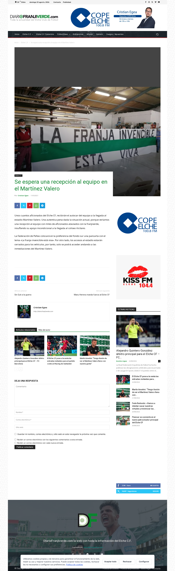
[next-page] (20, 369)
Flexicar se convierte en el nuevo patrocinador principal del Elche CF (145, 420)
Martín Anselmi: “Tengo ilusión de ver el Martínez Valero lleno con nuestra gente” (93, 361)
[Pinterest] (30, 205)
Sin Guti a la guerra (22, 294)
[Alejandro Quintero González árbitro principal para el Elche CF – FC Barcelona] (29, 346)
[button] (157, 34)
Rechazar (127, 561)
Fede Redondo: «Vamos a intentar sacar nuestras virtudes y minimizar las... (143, 406)
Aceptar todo (110, 561)
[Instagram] (149, 2)
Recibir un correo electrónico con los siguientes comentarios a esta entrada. (50, 440)
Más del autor (44, 330)
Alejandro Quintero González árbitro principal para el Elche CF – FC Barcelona (29, 361)
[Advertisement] (87, 66)
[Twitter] (152, 2)
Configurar (144, 561)
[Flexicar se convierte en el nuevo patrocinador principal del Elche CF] (123, 420)
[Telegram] (42, 205)
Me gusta (154, 485)
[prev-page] (16, 369)
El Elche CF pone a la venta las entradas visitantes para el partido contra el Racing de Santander (61, 361)
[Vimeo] (155, 2)
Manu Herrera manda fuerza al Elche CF (92, 294)
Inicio (16, 42)
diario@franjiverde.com (93, 547)
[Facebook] (145, 2)
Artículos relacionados (25, 330)
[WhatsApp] (36, 205)
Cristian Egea (23, 195)
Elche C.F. (24, 42)
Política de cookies (74, 564)
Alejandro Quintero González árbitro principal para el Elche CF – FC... (138, 354)
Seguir (156, 491)
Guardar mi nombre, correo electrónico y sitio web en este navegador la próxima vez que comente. (61, 434)
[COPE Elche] (110, 17)
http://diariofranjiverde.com (43, 311)
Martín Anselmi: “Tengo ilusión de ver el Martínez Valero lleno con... (146, 392)
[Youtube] (159, 2)
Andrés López (121, 361)
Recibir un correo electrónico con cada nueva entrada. (40, 443)
